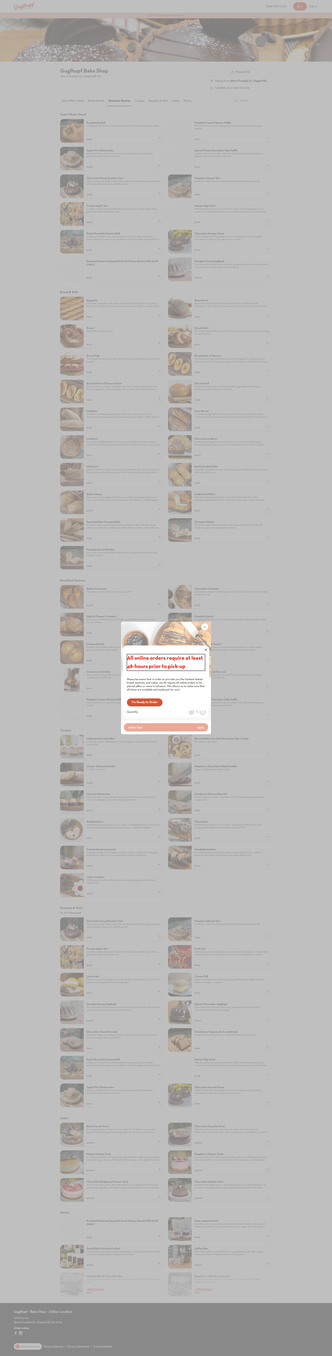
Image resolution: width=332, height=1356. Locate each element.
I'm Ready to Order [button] (145, 702)
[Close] (205, 649)
